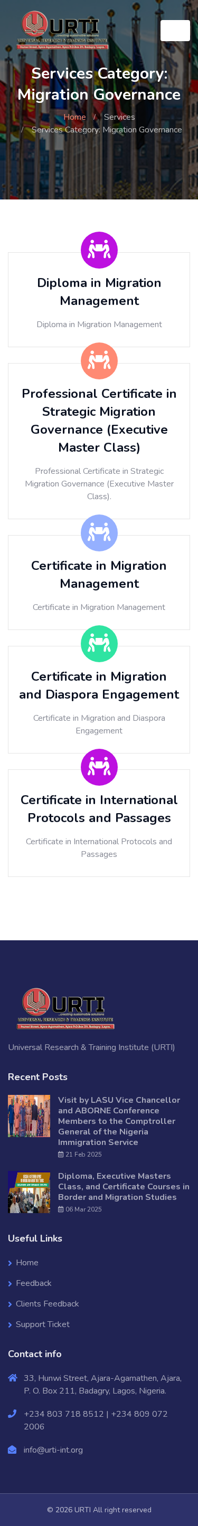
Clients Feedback (47, 1304)
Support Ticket (43, 1324)
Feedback (34, 1283)
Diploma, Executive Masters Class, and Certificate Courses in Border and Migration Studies (124, 1186)
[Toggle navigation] (175, 30)
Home (74, 117)
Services (119, 117)
